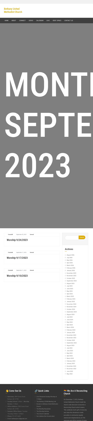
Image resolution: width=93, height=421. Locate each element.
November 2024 (71, 307)
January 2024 (71, 332)
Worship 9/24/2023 (17, 240)
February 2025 (71, 299)
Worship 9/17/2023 (17, 257)
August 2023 (70, 345)
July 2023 (69, 348)
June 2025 (70, 288)
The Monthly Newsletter (44, 409)
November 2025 (71, 275)
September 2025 (72, 281)
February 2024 (71, 330)
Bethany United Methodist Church (13, 10)
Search (82, 237)
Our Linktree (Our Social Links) (45, 416)
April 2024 (70, 325)
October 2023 (71, 340)
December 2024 (71, 304)
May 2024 (69, 322)
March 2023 (70, 358)
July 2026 (69, 257)
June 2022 (70, 371)
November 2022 (71, 369)
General (32, 234)
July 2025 (69, 286)
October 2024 (71, 309)
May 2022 (69, 374)
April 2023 (70, 356)
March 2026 (70, 265)
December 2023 (71, 335)
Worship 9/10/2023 (17, 275)
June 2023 (70, 350)
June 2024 (70, 319)
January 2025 (71, 301)
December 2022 (71, 366)
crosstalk (10, 234)
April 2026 (70, 263)
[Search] (87, 20)
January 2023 (71, 363)
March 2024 (70, 327)
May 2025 (69, 291)
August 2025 (70, 283)
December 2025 (71, 273)
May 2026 (69, 260)
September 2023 (72, 343)
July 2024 (69, 317)
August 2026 (70, 255)
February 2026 (71, 268)
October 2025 (71, 278)
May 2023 (69, 353)
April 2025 (70, 294)
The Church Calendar (43, 414)
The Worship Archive (43, 411)
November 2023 (71, 338)
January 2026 (71, 270)
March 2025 (70, 296)
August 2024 (70, 314)
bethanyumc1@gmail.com (19, 418)
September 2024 (72, 312)
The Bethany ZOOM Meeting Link (46, 401)
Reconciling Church (70, 407)
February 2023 (71, 361)
